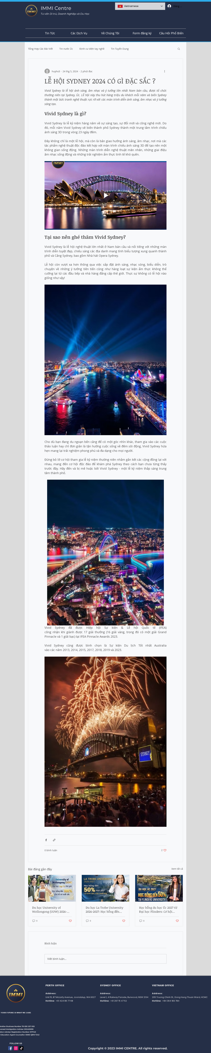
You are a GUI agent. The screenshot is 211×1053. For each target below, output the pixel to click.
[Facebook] (10, 1048)
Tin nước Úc (66, 48)
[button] (178, 48)
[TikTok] (21, 1048)
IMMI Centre (56, 8)
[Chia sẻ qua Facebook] (46, 840)
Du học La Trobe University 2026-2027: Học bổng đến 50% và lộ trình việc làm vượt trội (104, 910)
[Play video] (105, 195)
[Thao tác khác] (164, 71)
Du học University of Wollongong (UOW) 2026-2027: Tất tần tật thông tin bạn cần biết (50, 910)
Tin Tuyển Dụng (120, 48)
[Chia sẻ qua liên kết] (54, 840)
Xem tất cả (177, 868)
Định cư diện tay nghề (91, 48)
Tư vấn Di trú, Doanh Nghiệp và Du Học (65, 13)
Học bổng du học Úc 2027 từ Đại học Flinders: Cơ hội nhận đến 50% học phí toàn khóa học (158, 910)
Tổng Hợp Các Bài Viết (40, 48)
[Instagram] (16, 1048)
